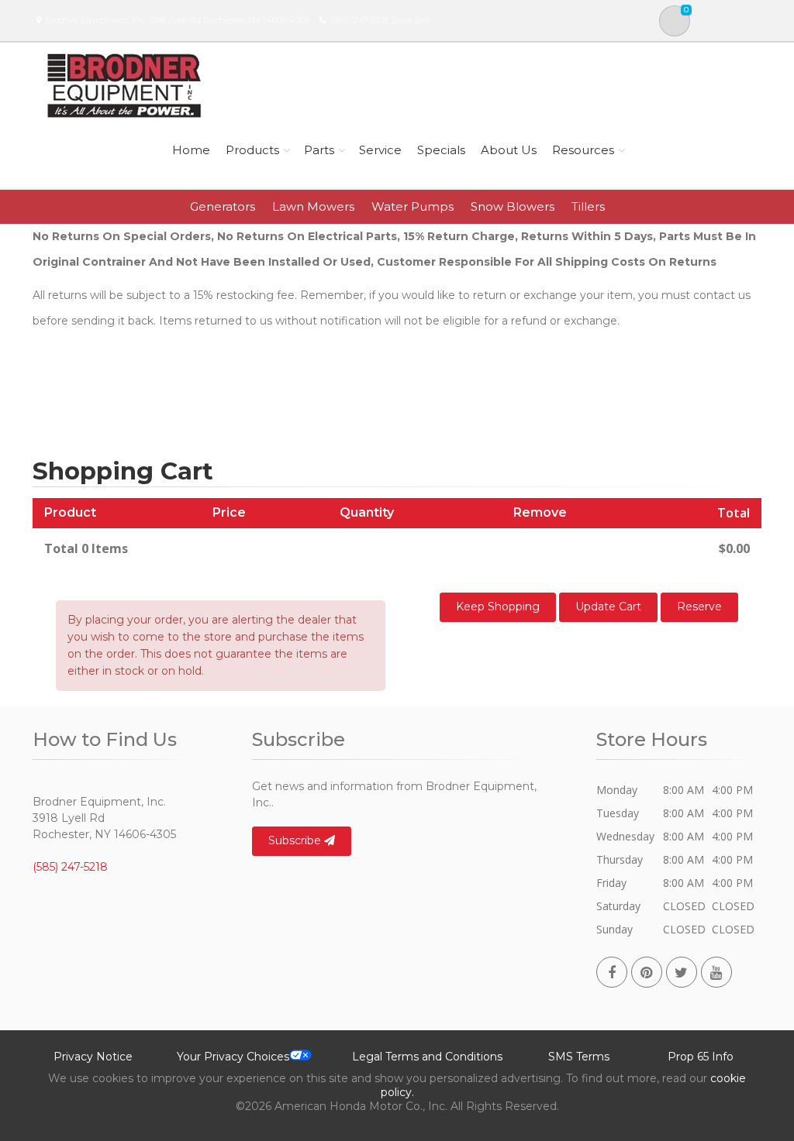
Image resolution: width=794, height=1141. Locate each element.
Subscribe (296, 840)
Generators (222, 206)
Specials (441, 150)
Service (380, 150)
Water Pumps (412, 206)
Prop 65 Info (701, 1057)
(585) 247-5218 (359, 20)
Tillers (588, 206)
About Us (509, 150)
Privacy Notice (93, 1057)
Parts (319, 150)
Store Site (410, 20)
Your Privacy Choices (233, 1057)
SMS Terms (578, 1057)
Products (252, 150)
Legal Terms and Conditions (427, 1057)
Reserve (699, 606)
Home (191, 150)
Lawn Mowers (313, 206)
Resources (583, 150)
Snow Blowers (512, 206)
